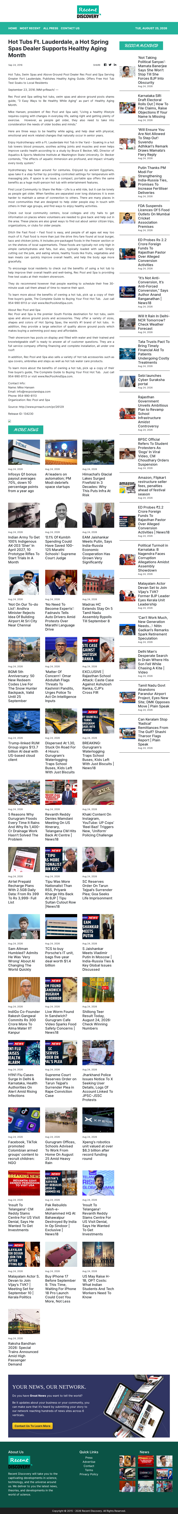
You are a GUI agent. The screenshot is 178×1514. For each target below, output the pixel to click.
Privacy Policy (89, 1474)
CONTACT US (70, 28)
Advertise (89, 1461)
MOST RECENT (30, 28)
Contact (89, 1466)
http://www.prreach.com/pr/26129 (41, 406)
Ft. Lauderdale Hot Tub (59, 142)
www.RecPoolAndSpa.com (55, 303)
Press (88, 1457)
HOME (12, 28)
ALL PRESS (50, 28)
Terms (89, 1470)
